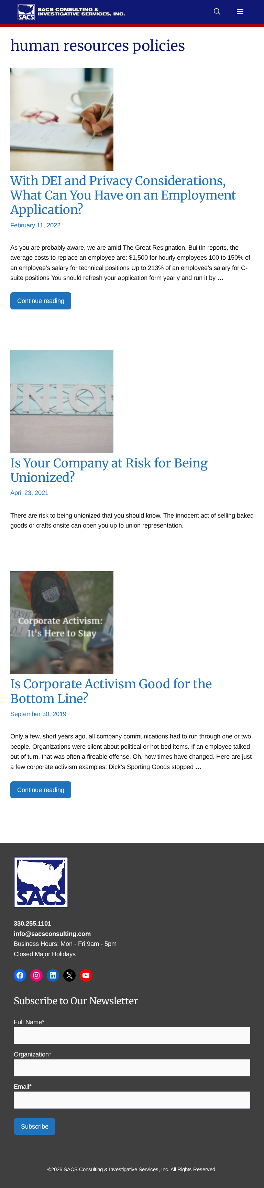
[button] (217, 12)
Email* (23, 1086)
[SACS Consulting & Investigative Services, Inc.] (71, 12)
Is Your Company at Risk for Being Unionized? (109, 470)
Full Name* (29, 1022)
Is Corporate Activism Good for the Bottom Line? (111, 691)
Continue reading (40, 300)
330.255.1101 (32, 923)
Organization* (32, 1054)
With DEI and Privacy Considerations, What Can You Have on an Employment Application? (123, 195)
